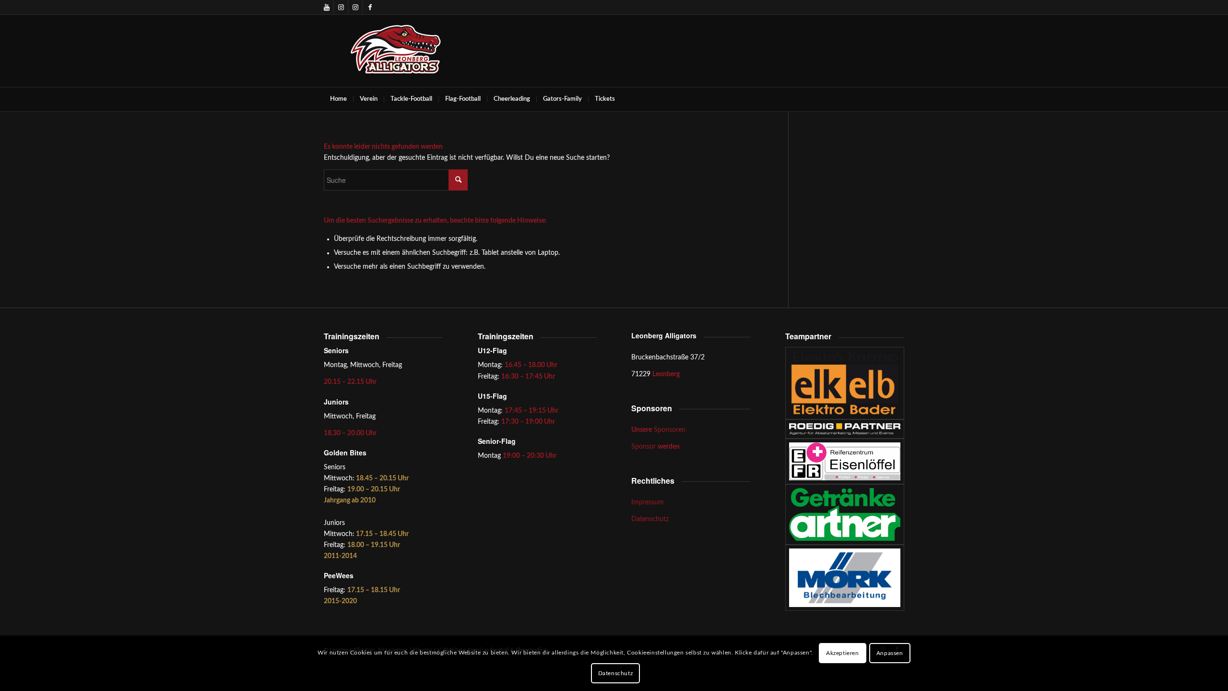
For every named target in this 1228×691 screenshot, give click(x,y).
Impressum (647, 502)
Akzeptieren (842, 653)
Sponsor (655, 446)
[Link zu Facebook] (370, 7)
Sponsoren (658, 430)
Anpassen (889, 653)
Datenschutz (650, 519)
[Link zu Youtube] (326, 7)
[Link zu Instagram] (341, 7)
